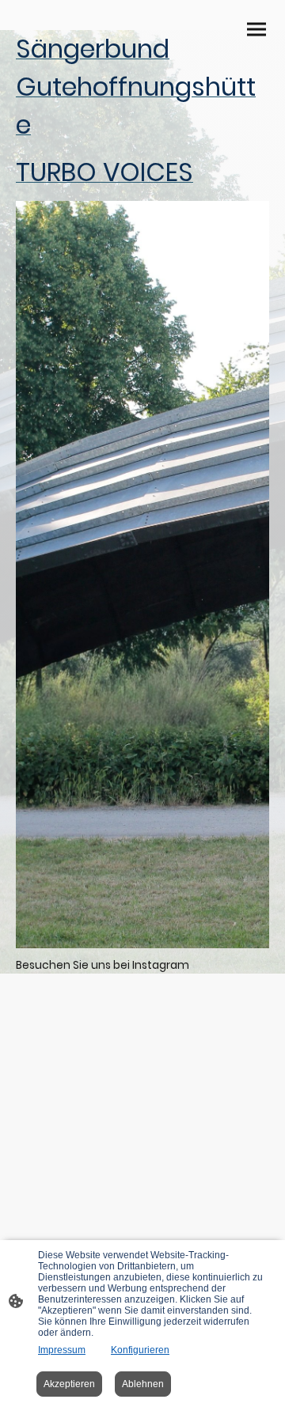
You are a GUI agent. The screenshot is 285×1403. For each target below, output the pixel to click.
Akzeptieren (69, 1384)
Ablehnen (143, 1384)
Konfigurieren (140, 1350)
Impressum (62, 1350)
